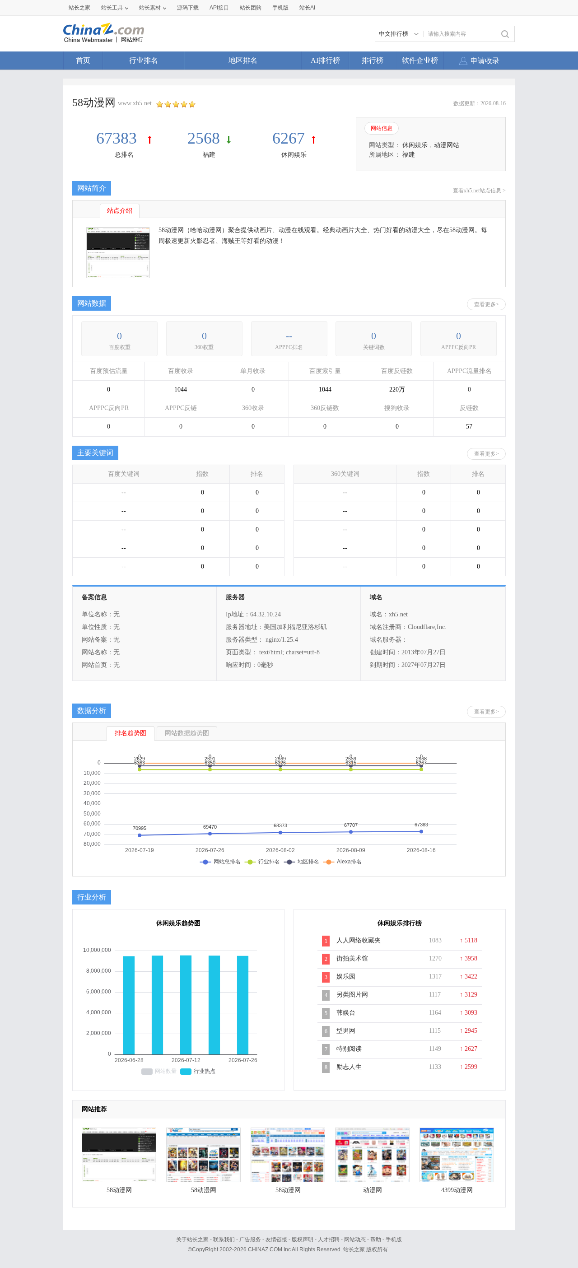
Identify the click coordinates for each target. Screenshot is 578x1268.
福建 (209, 154)
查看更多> (486, 304)
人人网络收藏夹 (358, 940)
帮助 (375, 1239)
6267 (288, 138)
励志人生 (349, 1066)
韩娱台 (345, 1012)
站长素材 (150, 8)
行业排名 (143, 60)
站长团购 (250, 8)
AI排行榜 (325, 60)
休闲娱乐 (294, 154)
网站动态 (355, 1239)
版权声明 (302, 1239)
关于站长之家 (192, 1239)
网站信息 (381, 128)
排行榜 (372, 60)
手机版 (394, 1239)
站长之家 (79, 8)
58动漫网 (119, 1190)
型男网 (345, 1030)
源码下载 (188, 8)
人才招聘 (329, 1239)
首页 (83, 60)
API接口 (219, 8)
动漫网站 (446, 145)
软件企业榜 (420, 60)
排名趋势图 (130, 733)
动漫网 (372, 1190)
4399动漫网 (457, 1190)
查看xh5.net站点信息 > (479, 190)
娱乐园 (345, 976)
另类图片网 (352, 994)
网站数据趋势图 (187, 733)
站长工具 (112, 8)
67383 (118, 138)
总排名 (124, 154)
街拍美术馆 (352, 958)
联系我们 (224, 1239)
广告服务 (250, 1239)
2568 (203, 138)
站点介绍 (119, 210)
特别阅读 (349, 1048)
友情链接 (276, 1239)
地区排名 (242, 60)
